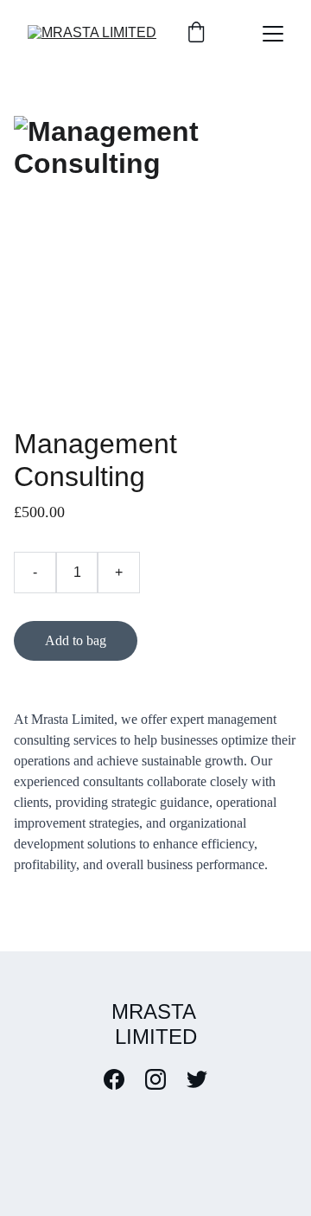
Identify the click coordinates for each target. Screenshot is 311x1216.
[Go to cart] (196, 34)
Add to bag (75, 640)
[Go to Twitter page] (197, 1079)
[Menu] (273, 34)
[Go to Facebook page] (123, 1079)
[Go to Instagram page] (164, 1079)
